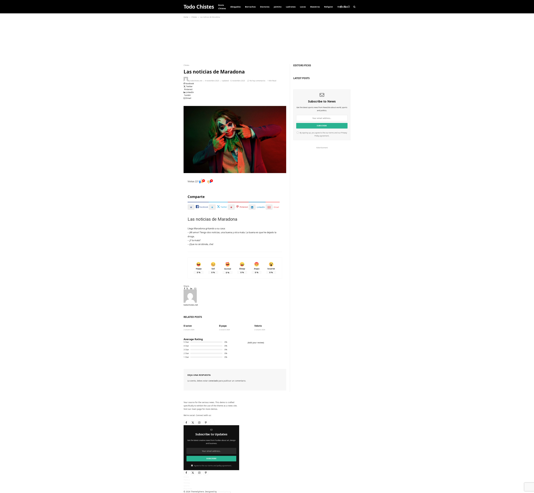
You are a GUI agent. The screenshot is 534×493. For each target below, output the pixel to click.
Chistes (194, 17)
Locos (303, 6)
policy (219, 465)
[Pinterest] (173, 192)
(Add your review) (256, 342)
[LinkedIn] (173, 190)
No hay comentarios (257, 80)
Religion (328, 6)
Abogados (235, 6)
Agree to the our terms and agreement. (213, 465)
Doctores (264, 6)
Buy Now (188, 488)
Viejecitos (342, 6)
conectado (213, 380)
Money (187, 482)
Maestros (315, 6)
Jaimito (277, 6)
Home (186, 17)
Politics (187, 480)
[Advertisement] (267, 40)
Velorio (258, 325)
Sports (187, 485)
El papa (223, 325)
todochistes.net (196, 80)
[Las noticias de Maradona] (235, 139)
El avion (188, 325)
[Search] (354, 7)
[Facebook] (173, 185)
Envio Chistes (222, 7)
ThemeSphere (223, 491)
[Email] (173, 195)
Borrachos (250, 6)
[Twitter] (173, 187)
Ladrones (291, 6)
